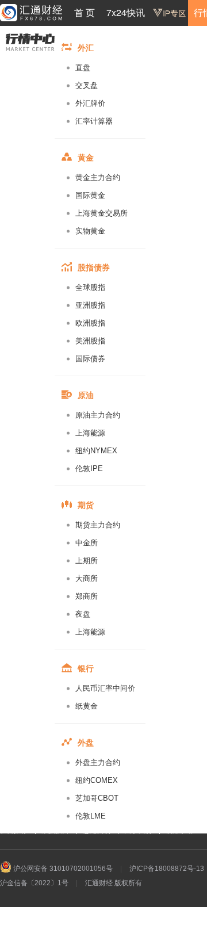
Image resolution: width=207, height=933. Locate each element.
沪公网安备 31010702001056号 (62, 869)
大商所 (86, 578)
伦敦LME (90, 816)
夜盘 (82, 614)
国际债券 (90, 358)
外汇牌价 (90, 103)
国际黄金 (90, 195)
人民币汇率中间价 (105, 688)
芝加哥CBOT (96, 798)
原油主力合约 (97, 415)
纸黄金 (86, 706)
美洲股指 (90, 341)
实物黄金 (90, 231)
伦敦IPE (89, 468)
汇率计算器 (94, 121)
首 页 (84, 12)
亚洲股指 (90, 305)
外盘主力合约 (97, 762)
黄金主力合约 (97, 177)
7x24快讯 (125, 12)
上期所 (86, 560)
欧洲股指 (90, 323)
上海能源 (90, 433)
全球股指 (90, 287)
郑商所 (86, 596)
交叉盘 (86, 85)
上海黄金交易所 (101, 213)
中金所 (86, 542)
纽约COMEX (96, 780)
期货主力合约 (97, 525)
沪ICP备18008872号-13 (166, 869)
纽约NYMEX (96, 450)
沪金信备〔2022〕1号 (34, 883)
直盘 (82, 67)
